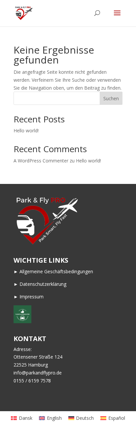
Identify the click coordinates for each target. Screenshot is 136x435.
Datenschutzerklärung (42, 284)
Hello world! (26, 130)
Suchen (111, 98)
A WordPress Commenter (41, 160)
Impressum (31, 296)
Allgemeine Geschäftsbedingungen (56, 271)
